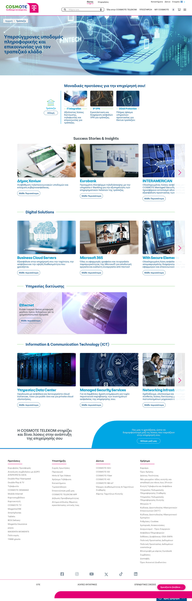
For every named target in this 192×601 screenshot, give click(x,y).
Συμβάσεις (145, 554)
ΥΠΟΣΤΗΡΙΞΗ (145, 9)
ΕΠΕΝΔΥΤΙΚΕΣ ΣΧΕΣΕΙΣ (145, 584)
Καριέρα (144, 468)
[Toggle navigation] (184, 9)
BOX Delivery (14, 520)
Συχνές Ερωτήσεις (61, 468)
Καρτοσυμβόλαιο (16, 497)
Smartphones (14, 512)
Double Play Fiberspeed (19, 478)
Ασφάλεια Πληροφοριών (152, 532)
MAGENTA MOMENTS (18, 531)
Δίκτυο (167, 2)
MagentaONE (14, 509)
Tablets (11, 516)
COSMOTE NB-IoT (105, 483)
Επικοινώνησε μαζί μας (63, 490)
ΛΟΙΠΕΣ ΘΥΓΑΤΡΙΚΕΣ (87, 584)
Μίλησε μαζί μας (148, 441)
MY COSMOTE (162, 9)
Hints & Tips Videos (61, 475)
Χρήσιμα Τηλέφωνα (61, 479)
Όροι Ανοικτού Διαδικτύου (153, 562)
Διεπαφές (145, 558)
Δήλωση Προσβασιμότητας (65, 498)
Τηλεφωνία (13, 486)
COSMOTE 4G (103, 479)
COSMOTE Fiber (104, 475)
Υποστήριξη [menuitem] (59, 460)
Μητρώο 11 (145, 503)
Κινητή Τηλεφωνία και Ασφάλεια (156, 486)
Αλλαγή (50, 113)
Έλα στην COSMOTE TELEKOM (122, 9)
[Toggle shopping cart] (180, 9)
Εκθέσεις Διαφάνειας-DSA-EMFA (156, 536)
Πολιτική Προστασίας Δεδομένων (156, 540)
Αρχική (9, 21)
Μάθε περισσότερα (28, 272)
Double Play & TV (16, 482)
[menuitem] (62, 574)
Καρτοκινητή (14, 501)
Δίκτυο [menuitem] (100, 460)
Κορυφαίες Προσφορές (19, 468)
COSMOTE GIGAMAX (18, 490)
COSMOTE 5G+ (103, 468)
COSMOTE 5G (103, 471)
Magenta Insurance (17, 524)
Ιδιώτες (90, 2)
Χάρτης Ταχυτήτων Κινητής (109, 493)
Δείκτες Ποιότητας (149, 475)
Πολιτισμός (13, 535)
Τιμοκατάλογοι (59, 487)
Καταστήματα (157, 2)
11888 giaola (14, 539)
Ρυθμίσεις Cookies (149, 521)
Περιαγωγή (57, 471)
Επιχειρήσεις (103, 2)
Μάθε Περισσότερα (29, 193)
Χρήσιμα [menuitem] (145, 460)
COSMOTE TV (14, 505)
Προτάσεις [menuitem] (14, 460)
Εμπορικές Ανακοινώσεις (152, 525)
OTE (38, 584)
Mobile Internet (15, 493)
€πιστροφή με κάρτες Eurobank (156, 551)
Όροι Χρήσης (146, 471)
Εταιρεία (176, 2)
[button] (173, 9)
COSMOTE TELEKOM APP (64, 494)
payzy (11, 527)
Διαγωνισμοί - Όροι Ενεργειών (155, 529)
